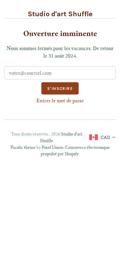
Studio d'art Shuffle (60, 14)
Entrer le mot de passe (60, 101)
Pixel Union (52, 148)
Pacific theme (23, 148)
